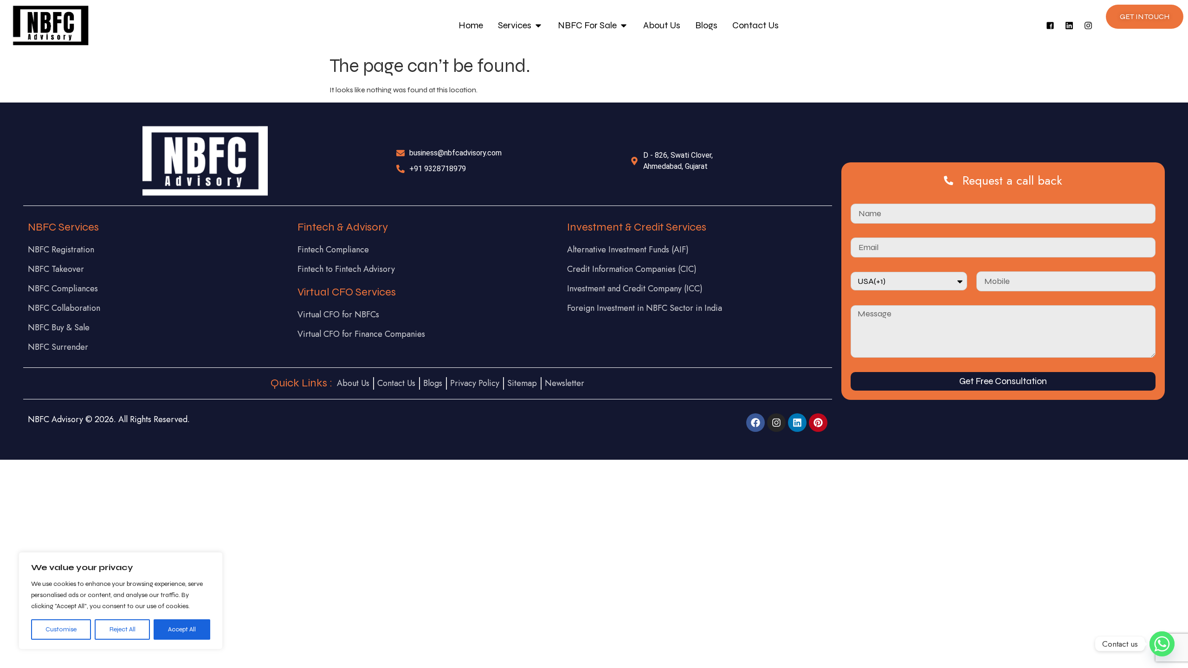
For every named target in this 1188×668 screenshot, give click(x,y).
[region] (121, 600)
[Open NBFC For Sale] (623, 25)
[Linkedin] (1069, 25)
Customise (61, 629)
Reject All (123, 629)
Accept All (182, 629)
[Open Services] (538, 25)
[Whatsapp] (1162, 643)
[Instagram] (1088, 25)
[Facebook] (755, 422)
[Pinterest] (818, 422)
